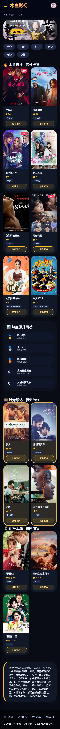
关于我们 (8, 717)
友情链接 (36, 717)
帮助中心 (22, 717)
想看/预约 (16, 124)
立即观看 (17, 32)
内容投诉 (50, 717)
